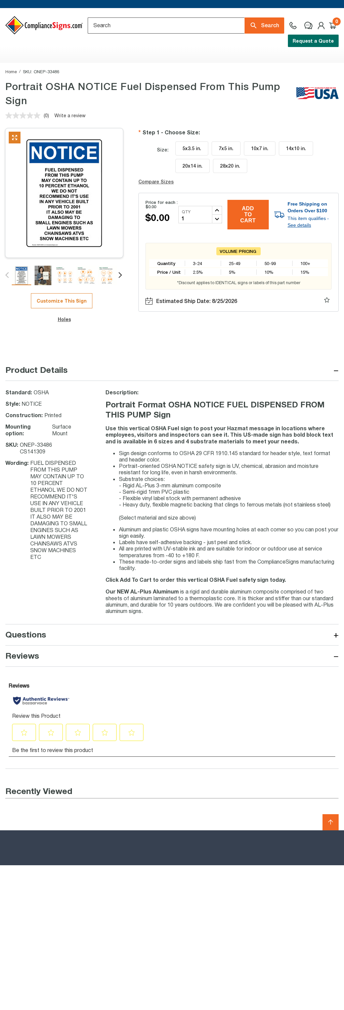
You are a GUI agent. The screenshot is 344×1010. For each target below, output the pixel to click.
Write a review (70, 115)
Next (121, 275)
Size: (163, 149)
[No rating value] (24, 115)
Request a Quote (313, 41)
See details (299, 225)
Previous (7, 275)
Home (11, 71)
